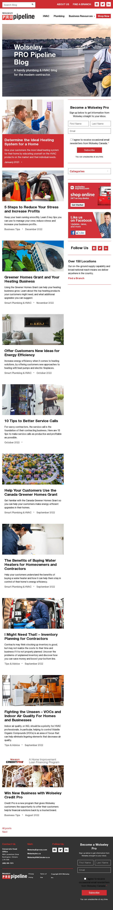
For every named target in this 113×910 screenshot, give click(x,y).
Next (4, 831)
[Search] (32, 4)
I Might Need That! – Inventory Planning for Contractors (31, 636)
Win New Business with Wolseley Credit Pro (33, 795)
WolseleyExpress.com (37, 850)
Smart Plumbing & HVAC (17, 302)
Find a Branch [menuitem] (82, 4)
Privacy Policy (31, 875)
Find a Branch (76, 278)
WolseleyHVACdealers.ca (38, 857)
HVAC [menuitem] (46, 16)
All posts (6, 828)
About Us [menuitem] (63, 4)
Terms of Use (43, 875)
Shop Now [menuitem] (103, 16)
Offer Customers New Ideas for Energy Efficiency (32, 352)
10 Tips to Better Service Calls (31, 421)
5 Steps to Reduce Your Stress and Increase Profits (31, 209)
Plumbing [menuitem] (59, 16)
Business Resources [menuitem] (81, 16)
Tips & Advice (12, 663)
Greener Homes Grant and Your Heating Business (31, 279)
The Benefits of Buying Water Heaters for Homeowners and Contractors (30, 564)
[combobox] (18, 5)
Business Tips (12, 229)
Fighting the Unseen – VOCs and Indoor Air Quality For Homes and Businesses (32, 715)
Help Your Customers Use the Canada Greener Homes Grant (30, 492)
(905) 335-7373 (7, 863)
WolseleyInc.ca (34, 853)
